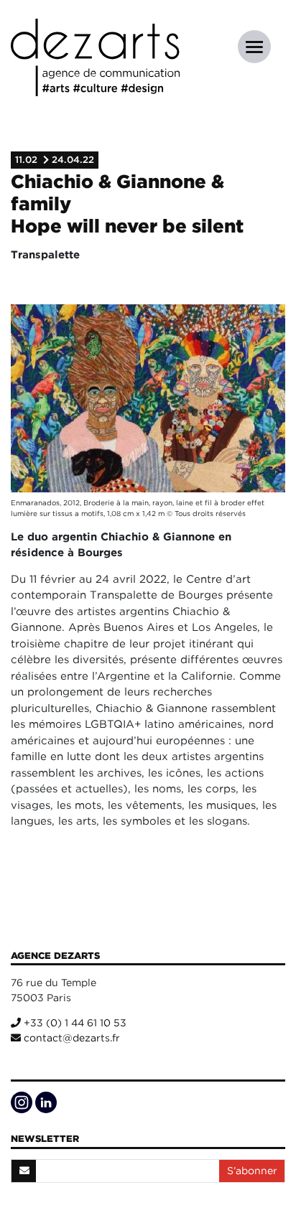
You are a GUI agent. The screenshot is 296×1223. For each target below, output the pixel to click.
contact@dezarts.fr (70, 1038)
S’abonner (252, 1170)
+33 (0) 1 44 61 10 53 (73, 1022)
